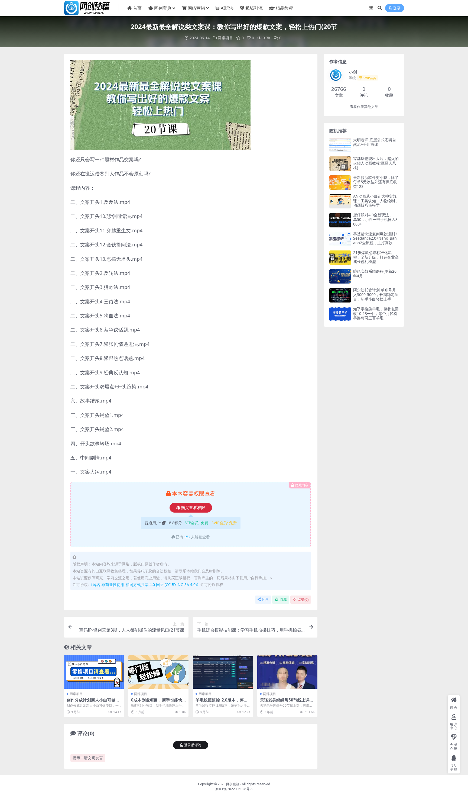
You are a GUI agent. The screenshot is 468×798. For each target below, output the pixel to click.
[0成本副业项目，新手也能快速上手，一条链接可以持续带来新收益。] (158, 672)
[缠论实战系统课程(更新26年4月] (340, 276)
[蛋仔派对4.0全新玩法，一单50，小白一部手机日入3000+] (340, 220)
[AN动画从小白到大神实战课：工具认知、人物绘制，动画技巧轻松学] (340, 201)
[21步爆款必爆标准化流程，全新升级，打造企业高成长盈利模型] (340, 257)
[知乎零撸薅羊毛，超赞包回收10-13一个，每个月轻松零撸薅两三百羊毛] (340, 314)
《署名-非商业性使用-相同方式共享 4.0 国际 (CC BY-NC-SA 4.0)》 (144, 584)
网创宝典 (162, 8)
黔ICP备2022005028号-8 (234, 789)
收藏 (283, 599)
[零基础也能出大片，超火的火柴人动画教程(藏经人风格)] (340, 163)
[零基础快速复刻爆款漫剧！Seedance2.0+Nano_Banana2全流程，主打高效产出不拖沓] (340, 239)
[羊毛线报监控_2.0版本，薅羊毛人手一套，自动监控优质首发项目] (223, 672)
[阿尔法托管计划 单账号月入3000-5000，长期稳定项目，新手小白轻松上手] (340, 295)
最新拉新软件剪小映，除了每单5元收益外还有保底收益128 (376, 182)
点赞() (302, 599)
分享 (265, 599)
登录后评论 (193, 745)
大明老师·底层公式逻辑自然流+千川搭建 (374, 142)
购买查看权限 (193, 508)
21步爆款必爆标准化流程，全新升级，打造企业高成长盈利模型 (376, 257)
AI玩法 (227, 8)
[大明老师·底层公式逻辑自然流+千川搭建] (340, 145)
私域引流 (254, 8)
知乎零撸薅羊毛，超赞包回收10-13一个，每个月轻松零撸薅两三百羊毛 (376, 313)
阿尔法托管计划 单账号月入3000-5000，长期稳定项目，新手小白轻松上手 (375, 294)
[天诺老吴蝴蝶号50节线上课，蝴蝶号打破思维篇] (287, 672)
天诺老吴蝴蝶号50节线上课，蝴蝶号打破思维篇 (287, 702)
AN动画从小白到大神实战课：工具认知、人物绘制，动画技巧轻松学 (376, 201)
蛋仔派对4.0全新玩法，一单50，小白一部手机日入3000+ (375, 219)
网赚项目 (225, 37)
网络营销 (196, 8)
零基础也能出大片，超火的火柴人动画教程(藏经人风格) (376, 163)
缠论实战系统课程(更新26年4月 (374, 273)
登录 (397, 8)
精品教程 (284, 8)
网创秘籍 (232, 784)
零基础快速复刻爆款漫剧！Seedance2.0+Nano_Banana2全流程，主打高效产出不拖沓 (376, 240)
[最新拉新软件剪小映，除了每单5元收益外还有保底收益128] (340, 182)
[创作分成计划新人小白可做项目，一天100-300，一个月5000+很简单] (94, 672)
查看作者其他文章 (364, 107)
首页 (137, 8)
